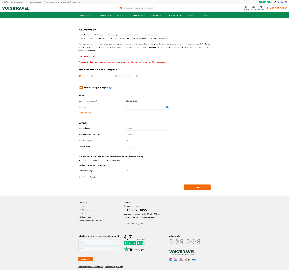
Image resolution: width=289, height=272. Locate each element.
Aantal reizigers (85, 140)
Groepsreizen (138, 15)
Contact (206, 15)
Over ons (190, 15)
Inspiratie (155, 15)
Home (82, 206)
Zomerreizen (104, 15)
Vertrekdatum (84, 128)
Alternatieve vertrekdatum (89, 134)
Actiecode (83, 107)
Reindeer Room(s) (86, 170)
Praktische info (173, 15)
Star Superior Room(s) (87, 177)
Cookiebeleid (110, 267)
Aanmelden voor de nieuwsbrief (92, 220)
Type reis (120, 15)
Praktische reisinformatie (90, 210)
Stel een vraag (85, 217)
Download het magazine (133, 223)
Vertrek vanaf (84, 147)
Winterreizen (85, 15)
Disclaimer (82, 267)
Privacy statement (95, 267)
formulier (151, 217)
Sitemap (119, 267)
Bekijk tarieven (85, 112)
